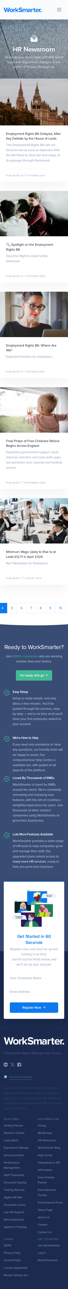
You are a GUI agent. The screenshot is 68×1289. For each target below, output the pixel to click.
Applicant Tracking (15, 1227)
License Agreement (15, 1268)
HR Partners (45, 1170)
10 (60, 608)
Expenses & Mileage (16, 1147)
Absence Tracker (14, 1133)
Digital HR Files (13, 1197)
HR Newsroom (34, 49)
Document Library (15, 1205)
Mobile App (45, 1133)
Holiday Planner (13, 1125)
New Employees (14, 1219)
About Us (43, 1217)
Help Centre (45, 1155)
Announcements (14, 1155)
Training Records (14, 1190)
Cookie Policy (12, 1260)
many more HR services (29, 862)
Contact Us (44, 1232)
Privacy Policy (12, 1253)
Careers (42, 1224)
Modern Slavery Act (16, 1275)
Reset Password (48, 1260)
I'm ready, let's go (32, 675)
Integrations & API (49, 1162)
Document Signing (15, 1182)
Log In (42, 1253)
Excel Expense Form (50, 1202)
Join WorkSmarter (49, 1245)
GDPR (7, 1245)
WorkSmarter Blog (49, 1147)
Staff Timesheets (14, 1175)
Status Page (45, 1210)
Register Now (32, 1008)
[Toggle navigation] (59, 9)
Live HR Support (14, 1212)
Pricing (42, 1125)
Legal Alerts (11, 1140)
